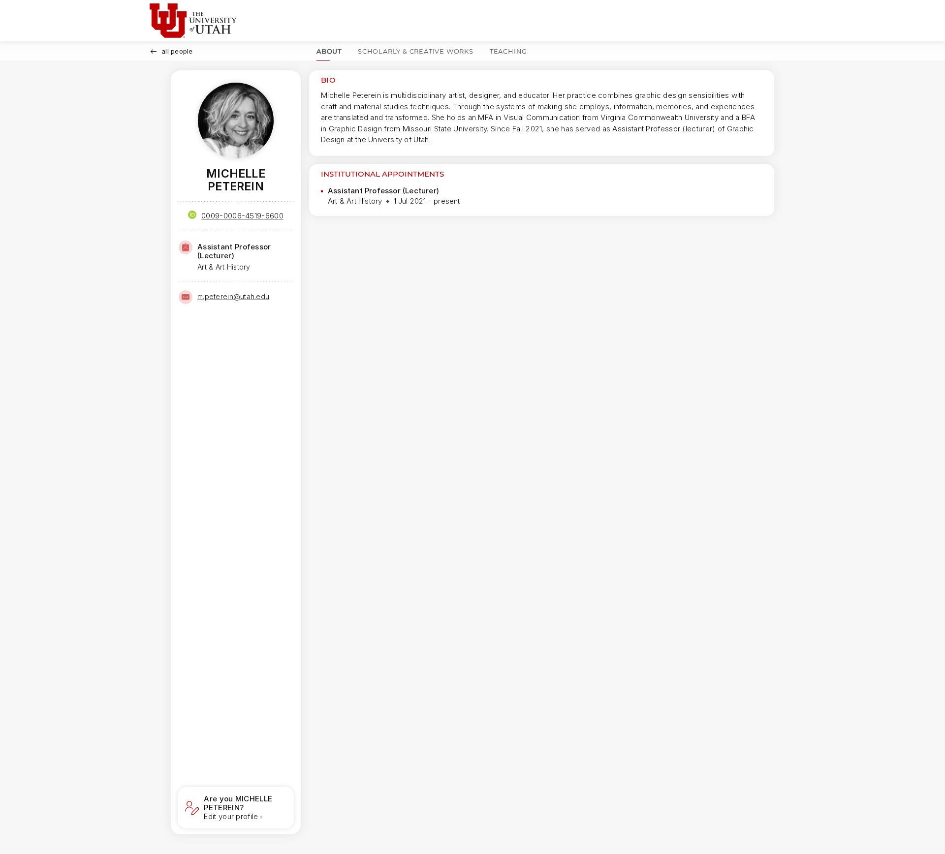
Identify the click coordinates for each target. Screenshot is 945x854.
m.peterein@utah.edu (233, 296)
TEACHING (508, 51)
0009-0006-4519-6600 (242, 215)
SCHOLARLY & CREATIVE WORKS (415, 51)
